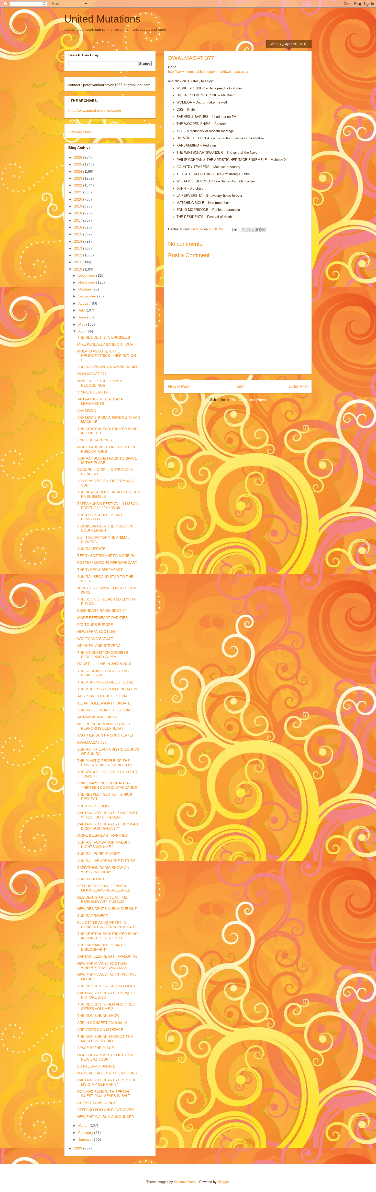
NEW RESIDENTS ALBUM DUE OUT (107, 909)
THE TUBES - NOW (93, 806)
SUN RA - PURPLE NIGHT (98, 854)
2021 (78, 192)
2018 (78, 213)
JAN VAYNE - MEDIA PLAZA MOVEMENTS (100, 401)
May (82, 324)
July (82, 310)
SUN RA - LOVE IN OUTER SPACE (105, 710)
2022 (78, 185)
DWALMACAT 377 (92, 374)
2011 (78, 262)
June (82, 317)
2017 (78, 220)
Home (239, 386)
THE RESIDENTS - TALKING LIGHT (106, 986)
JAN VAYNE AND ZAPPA (97, 717)
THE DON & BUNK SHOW (98, 1015)
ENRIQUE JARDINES (94, 440)
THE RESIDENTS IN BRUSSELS (103, 337)
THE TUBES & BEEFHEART (100, 570)
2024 (78, 171)
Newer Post (178, 386)
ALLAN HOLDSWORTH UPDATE (103, 703)
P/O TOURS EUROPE (95, 625)
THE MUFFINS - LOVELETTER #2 (105, 682)
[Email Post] (234, 229)
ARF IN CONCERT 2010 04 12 (102, 1023)
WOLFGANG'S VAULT (95, 639)
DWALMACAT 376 (92, 742)
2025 (78, 164)
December (87, 275)
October (85, 289)
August (84, 303)
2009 (78, 1148)
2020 (78, 199)
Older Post (298, 386)
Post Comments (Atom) (248, 400)
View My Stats (79, 132)
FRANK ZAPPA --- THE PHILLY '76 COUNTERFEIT (105, 528)
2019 (78, 206)
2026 (78, 157)
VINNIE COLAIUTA (92, 392)
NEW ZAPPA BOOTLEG (96, 631)
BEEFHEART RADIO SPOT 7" (101, 610)
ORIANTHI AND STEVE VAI (99, 646)
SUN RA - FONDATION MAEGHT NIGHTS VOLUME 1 (104, 844)
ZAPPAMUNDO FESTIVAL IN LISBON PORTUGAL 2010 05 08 (107, 506)
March (84, 1125)
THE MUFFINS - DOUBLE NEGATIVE (107, 689)
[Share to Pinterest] (263, 229)
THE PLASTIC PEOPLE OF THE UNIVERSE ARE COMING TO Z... (106, 763)
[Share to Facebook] (258, 229)
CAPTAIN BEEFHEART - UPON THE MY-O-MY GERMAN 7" (106, 1082)
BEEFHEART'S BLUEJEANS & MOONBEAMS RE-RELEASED (103, 888)
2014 (78, 241)
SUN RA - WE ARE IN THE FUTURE (106, 861)
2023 (78, 178)
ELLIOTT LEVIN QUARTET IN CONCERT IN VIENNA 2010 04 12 (107, 924)
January (85, 1139)
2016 (78, 227)
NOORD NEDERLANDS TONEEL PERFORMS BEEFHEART (104, 726)
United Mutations (102, 19)
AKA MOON (86, 410)
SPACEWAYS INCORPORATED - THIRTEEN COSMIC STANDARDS (107, 785)
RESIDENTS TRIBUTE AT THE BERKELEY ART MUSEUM (102, 899)
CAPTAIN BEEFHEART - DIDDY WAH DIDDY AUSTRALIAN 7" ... (107, 826)
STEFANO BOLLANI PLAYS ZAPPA (105, 1110)
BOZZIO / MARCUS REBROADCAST (107, 563)
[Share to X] (253, 229)
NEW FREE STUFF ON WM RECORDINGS (100, 383)
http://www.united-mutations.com (94, 110)
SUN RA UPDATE (91, 549)
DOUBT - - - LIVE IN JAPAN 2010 (104, 664)
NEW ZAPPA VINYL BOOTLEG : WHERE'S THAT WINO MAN (103, 965)
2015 (78, 234)
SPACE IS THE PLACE (95, 1048)
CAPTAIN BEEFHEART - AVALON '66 (107, 956)
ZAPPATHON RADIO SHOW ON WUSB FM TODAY (103, 870)
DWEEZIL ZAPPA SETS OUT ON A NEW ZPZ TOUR (105, 1057)
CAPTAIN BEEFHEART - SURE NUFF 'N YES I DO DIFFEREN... (107, 815)
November (87, 282)
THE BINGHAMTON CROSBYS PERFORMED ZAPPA (102, 654)
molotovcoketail (185, 1182)
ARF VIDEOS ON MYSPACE (100, 1030)
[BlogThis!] (248, 229)
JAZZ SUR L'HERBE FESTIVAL (102, 696)
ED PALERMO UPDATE (96, 1066)
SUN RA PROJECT (92, 916)
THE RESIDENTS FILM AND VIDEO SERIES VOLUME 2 (106, 1006)
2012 (78, 255)
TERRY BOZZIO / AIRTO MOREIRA (106, 556)
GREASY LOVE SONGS (96, 1103)
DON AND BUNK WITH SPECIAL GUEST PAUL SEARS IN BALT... (105, 1094)
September (87, 296)
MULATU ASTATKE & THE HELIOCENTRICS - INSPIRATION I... (106, 355)
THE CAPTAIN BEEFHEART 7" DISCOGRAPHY (102, 947)
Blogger (223, 1182)
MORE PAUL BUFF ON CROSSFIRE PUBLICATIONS (106, 449)
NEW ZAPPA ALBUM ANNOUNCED (105, 1117)
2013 (78, 248)
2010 (78, 269)
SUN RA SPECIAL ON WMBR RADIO (107, 367)
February (86, 1133)
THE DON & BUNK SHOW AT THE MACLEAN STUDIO (105, 1038)
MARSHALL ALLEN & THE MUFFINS (107, 1073)
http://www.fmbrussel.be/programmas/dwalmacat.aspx (208, 72)
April (82, 331)
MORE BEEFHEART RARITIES (102, 618)
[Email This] (243, 229)
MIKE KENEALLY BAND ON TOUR (105, 344)
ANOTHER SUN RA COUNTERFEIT (106, 735)
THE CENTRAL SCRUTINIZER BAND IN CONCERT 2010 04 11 (107, 936)
